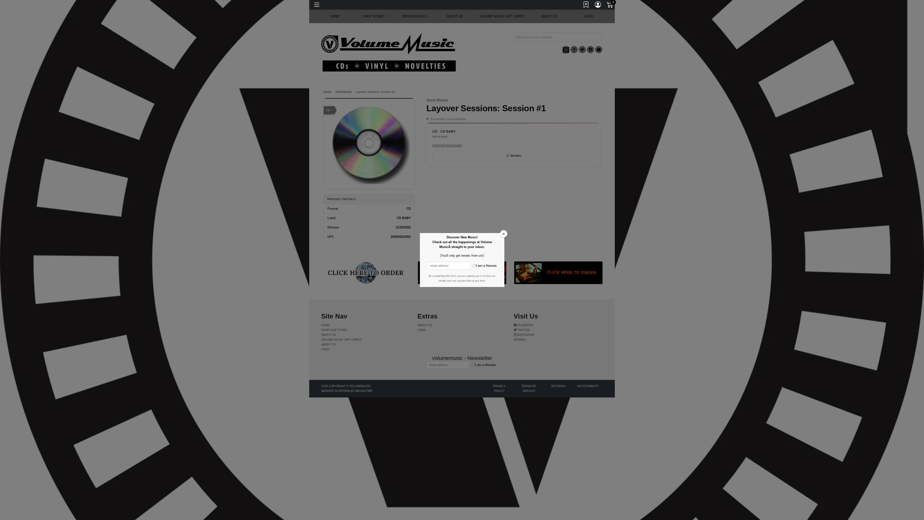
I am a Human (486, 265)
